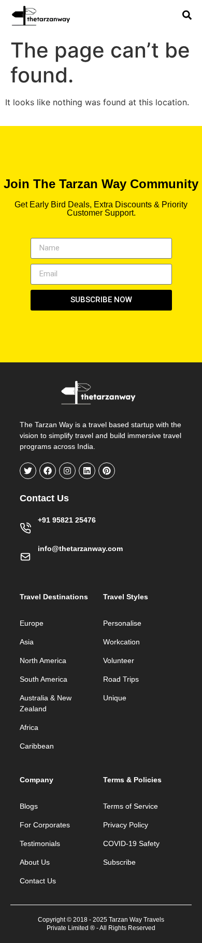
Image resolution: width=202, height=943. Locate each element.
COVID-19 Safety (131, 843)
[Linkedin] (87, 470)
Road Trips (121, 679)
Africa (29, 727)
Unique (114, 698)
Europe (32, 623)
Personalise (122, 623)
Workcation (121, 642)
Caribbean (37, 746)
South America (43, 679)
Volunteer (118, 660)
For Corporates (45, 825)
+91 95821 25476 (67, 520)
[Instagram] (67, 470)
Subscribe (119, 862)
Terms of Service (130, 806)
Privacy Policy (125, 825)
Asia (27, 642)
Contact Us (38, 881)
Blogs (29, 806)
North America (43, 660)
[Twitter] (28, 470)
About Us (35, 862)
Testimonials (40, 843)
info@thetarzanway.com (80, 548)
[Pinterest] (106, 470)
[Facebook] (47, 470)
